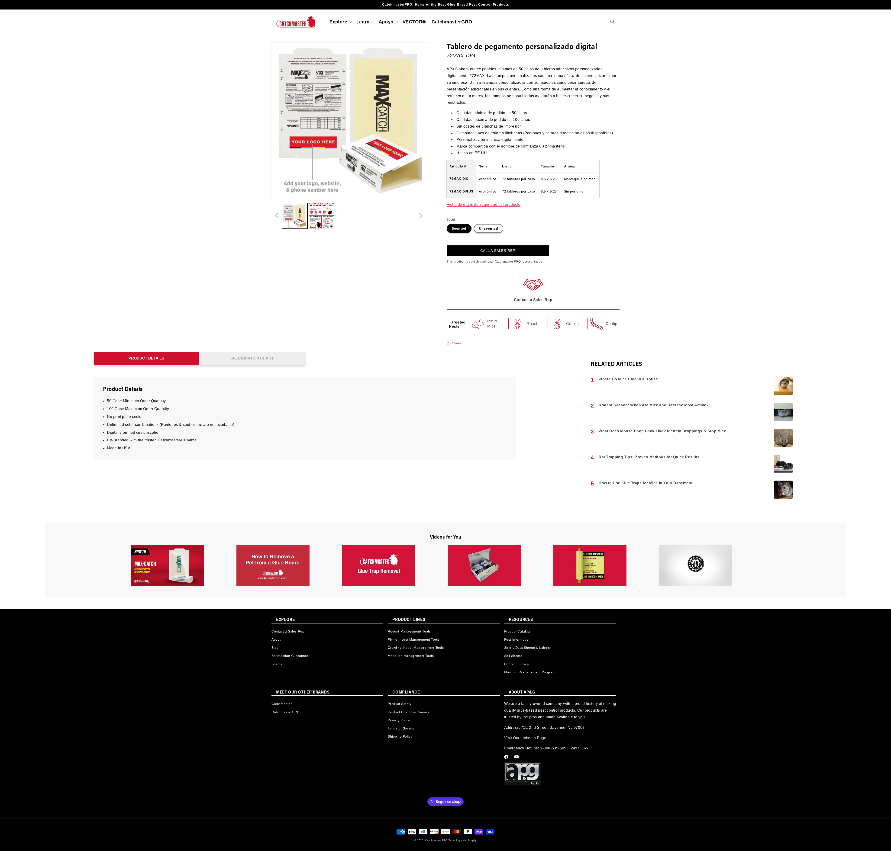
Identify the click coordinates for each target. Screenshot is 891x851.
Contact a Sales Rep (287, 631)
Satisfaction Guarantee (289, 655)
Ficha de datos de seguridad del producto (483, 204)
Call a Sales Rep (497, 251)
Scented (459, 228)
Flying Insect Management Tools (413, 639)
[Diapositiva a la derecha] (421, 216)
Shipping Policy (400, 736)
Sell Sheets (513, 655)
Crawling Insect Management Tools (416, 647)
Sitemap (277, 664)
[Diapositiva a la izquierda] (276, 216)
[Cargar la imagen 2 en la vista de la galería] (321, 216)
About (276, 639)
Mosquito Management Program (529, 672)
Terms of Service (401, 728)
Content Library (516, 664)
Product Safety (399, 704)
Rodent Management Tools (409, 631)
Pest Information (517, 639)
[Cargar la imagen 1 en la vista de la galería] (294, 216)
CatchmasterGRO (285, 712)
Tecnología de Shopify (463, 840)
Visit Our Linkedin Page (525, 738)
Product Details (146, 358)
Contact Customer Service (408, 712)
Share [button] (457, 343)
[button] (340, 22)
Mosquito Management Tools (411, 655)
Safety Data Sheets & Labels (527, 647)
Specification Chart (252, 358)
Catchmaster (281, 704)
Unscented (488, 228)
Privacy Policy (399, 720)
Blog (274, 647)
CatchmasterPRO (436, 840)
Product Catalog (517, 631)
